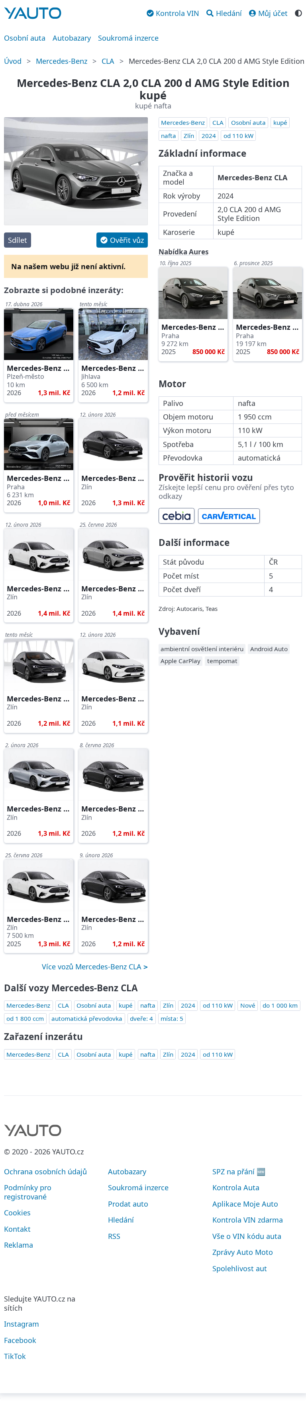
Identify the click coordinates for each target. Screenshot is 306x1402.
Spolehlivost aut (239, 1268)
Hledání (121, 1220)
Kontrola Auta (235, 1187)
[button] (121, 240)
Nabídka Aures (184, 251)
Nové (247, 1005)
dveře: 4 (141, 1018)
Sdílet (17, 240)
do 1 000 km (280, 1005)
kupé (280, 122)
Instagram (21, 1324)
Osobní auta (24, 38)
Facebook (20, 1340)
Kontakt (17, 1229)
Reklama (18, 1245)
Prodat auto (128, 1204)
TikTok (15, 1356)
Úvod (13, 61)
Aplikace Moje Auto (245, 1204)
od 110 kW (238, 136)
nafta (168, 136)
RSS (114, 1236)
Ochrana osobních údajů (45, 1171)
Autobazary (72, 38)
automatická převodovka (86, 1018)
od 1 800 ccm (25, 1018)
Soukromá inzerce (128, 38)
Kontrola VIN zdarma (247, 1220)
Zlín (189, 136)
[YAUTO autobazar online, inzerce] (32, 13)
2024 (209, 136)
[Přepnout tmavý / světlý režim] (298, 12)
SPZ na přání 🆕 (238, 1171)
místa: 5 (172, 1018)
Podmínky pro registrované (27, 1192)
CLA (108, 61)
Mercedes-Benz (61, 61)
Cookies (17, 1212)
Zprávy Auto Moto (242, 1252)
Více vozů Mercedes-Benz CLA (92, 966)
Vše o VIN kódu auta (246, 1236)
